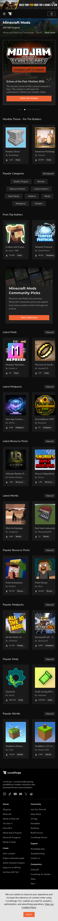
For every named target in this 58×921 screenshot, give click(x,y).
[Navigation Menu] (4, 13)
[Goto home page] (10, 14)
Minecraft (7, 814)
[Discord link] (20, 794)
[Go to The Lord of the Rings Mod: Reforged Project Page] (45, 357)
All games (7, 810)
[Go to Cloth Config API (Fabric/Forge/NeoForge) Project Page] (45, 684)
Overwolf (35, 870)
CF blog (34, 819)
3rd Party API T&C (11, 872)
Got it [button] (29, 914)
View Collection (29, 98)
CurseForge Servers (39, 838)
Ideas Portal (36, 814)
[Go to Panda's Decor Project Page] (16, 144)
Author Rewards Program (14, 863)
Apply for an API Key (12, 868)
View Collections (29, 318)
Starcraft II (7, 828)
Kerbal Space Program (12, 833)
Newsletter (35, 824)
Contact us (35, 858)
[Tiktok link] (10, 794)
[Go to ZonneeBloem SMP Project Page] (45, 412)
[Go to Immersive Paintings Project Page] (45, 144)
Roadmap (35, 828)
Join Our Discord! (38, 810)
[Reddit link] (31, 794)
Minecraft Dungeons (12, 838)
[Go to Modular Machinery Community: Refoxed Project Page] (16, 357)
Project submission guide (13, 858)
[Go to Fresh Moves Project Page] (45, 575)
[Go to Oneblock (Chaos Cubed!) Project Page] (16, 739)
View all (49, 332)
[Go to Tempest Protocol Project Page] (45, 239)
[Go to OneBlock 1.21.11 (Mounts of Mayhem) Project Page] (45, 739)
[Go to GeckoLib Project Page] (16, 684)
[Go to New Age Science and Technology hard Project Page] (16, 412)
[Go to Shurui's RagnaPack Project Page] (45, 466)
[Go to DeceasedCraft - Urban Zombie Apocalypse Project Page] (45, 630)
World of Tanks (9, 842)
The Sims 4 (7, 824)
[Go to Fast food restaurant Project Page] (45, 521)
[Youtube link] (15, 794)
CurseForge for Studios (41, 874)
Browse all (48, 173)
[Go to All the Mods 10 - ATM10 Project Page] (16, 630)
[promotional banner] (29, 4)
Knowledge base (38, 849)
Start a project (9, 854)
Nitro (33, 884)
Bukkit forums (37, 833)
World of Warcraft (11, 819)
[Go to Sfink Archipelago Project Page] (16, 521)
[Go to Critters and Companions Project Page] (16, 239)
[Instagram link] (4, 794)
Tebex (33, 879)
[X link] (26, 794)
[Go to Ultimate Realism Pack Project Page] (16, 466)
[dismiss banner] (53, 3)
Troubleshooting (38, 854)
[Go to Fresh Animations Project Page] (16, 575)
